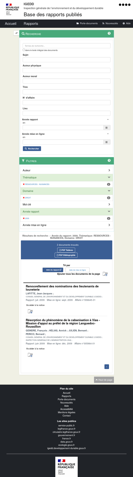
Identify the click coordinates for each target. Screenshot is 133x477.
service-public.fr (66, 425)
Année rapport (31, 211)
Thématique (29, 177)
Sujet (25, 54)
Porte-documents (66, 399)
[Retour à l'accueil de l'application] (66, 466)
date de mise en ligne (77, 270)
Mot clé (27, 204)
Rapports (66, 396)
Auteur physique (32, 65)
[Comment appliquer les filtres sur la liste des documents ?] (109, 160)
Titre (25, 86)
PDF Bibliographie (66, 255)
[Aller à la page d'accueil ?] (129, 4)
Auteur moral (30, 76)
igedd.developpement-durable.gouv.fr (66, 448)
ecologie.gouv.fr (66, 444)
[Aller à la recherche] (126, 4)
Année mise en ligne (34, 225)
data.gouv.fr (66, 441)
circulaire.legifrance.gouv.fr (66, 431)
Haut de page (105, 379)
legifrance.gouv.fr (66, 428)
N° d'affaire (29, 97)
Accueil (66, 392)
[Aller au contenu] (123, 4)
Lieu (25, 108)
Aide (66, 405)
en (24, 122)
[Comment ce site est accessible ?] (120, 4)
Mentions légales (66, 412)
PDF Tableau (67, 250)
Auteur (26, 170)
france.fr (66, 438)
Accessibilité (66, 409)
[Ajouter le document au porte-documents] (30, 311)
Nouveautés (66, 402)
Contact (67, 415)
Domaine (28, 191)
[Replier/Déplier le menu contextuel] (16, 33)
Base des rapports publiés (53, 14)
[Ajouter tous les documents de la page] (105, 274)
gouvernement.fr (66, 435)
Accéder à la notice (35, 305)
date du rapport (53, 270)
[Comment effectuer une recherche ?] (109, 33)
